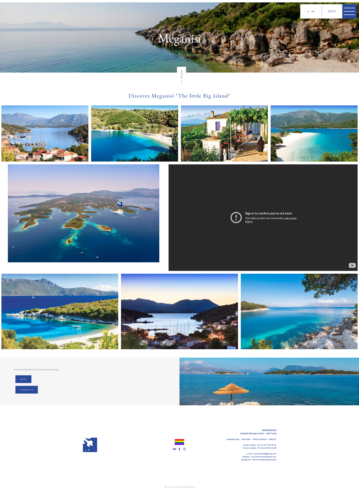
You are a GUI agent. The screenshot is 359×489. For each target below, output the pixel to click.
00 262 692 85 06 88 (266, 448)
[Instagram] (184, 449)
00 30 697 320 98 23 (266, 445)
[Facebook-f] (179, 449)
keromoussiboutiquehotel (264, 459)
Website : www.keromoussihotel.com (259, 456)
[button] (23, 379)
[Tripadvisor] (174, 449)
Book (332, 11)
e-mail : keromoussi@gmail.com (261, 454)
